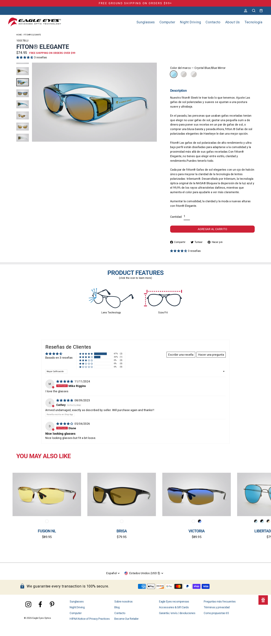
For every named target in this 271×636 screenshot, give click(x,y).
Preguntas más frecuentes (220, 601)
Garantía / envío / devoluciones (177, 613)
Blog (117, 607)
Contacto (213, 22)
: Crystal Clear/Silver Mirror (193, 74)
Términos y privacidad (217, 607)
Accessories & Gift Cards (174, 607)
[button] (25, 57)
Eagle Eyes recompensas (174, 601)
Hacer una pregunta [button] (211, 354)
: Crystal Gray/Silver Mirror (183, 74)
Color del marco (198, 68)
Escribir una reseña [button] (181, 354)
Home (19, 35)
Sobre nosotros (123, 601)
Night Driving (190, 22)
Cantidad (176, 216)
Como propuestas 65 (216, 613)
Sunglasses (145, 22)
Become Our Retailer (126, 618)
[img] (65, 381)
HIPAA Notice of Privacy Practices (90, 618)
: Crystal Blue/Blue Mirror (173, 74)
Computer (167, 22)
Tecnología (253, 22)
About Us (232, 22)
